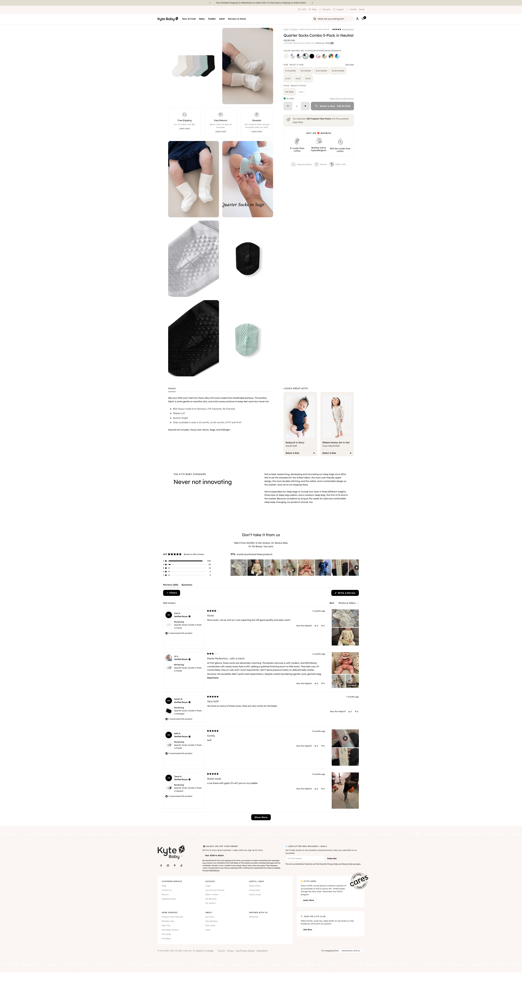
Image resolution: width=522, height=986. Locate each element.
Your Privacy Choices (214, 890)
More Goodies (170, 912)
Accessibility (262, 950)
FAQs (164, 886)
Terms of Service (348, 864)
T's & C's (221, 950)
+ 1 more (352, 685)
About (208, 912)
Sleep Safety (255, 886)
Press (207, 930)
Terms (217, 870)
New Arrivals (189, 18)
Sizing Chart (254, 890)
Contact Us (167, 890)
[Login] (357, 19)
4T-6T (298, 78)
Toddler (212, 18)
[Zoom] (214, 99)
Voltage (209, 950)
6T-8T (308, 78)
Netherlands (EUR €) (351, 950)
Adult (222, 18)
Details (172, 388)
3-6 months (306, 70)
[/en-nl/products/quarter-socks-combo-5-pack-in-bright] (331, 56)
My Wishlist (210, 903)
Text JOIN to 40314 (214, 855)
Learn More (298, 122)
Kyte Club (166, 925)
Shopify (199, 950)
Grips (301, 92)
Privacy (230, 950)
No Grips (289, 92)
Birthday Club (168, 921)
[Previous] (210, 3)
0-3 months (290, 70)
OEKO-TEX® (340, 164)
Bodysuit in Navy (295, 442)
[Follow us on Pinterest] (174, 865)
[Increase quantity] (305, 106)
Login (208, 886)
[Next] (312, 3)
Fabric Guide (255, 894)
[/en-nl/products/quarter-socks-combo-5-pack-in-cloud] (286, 56)
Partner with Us (258, 912)
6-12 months (321, 70)
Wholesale (253, 917)
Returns (323, 164)
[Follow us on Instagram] (167, 865)
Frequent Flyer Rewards (172, 917)
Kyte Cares (210, 925)
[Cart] (362, 19)
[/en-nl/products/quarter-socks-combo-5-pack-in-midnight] (312, 56)
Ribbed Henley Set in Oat (335, 442)
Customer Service (172, 881)
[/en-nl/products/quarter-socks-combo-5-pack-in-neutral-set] (305, 56)
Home (286, 29)
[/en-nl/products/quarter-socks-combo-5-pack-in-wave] (337, 56)
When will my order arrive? (342, 99)
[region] (295, 567)
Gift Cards (166, 934)
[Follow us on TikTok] (181, 865)
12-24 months (338, 70)
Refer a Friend (211, 894)
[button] (343, 29)
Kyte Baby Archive (170, 930)
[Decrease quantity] (288, 106)
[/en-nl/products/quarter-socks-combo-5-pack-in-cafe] (324, 56)
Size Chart (349, 65)
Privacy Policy (208, 870)
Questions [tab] (186, 585)
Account (210, 881)
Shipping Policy (169, 899)
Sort (332, 603)
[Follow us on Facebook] (161, 865)
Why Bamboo (211, 921)
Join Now (307, 929)
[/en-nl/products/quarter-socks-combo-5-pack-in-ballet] (318, 56)
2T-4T (288, 78)
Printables (166, 938)
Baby (202, 18)
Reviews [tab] (170, 585)
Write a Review (348, 593)
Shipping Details (304, 164)
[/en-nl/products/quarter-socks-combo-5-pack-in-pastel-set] (292, 56)
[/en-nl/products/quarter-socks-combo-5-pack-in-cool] (299, 56)
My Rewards (211, 899)
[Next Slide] (357, 567)
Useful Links (256, 881)
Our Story (209, 917)
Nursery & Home (237, 18)
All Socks (293, 29)
